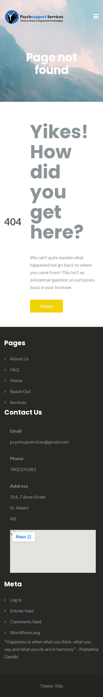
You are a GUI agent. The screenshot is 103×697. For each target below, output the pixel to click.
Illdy (59, 685)
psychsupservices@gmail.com (39, 441)
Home (46, 306)
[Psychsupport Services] (34, 16)
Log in (16, 599)
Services (18, 402)
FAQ (14, 369)
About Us (19, 358)
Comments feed (25, 621)
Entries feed (21, 610)
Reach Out (20, 391)
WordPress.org (25, 632)
